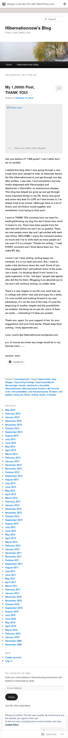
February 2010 (12, 633)
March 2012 (11, 542)
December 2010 (13, 596)
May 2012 (10, 534)
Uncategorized (22, 379)
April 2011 (10, 582)
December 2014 (13, 420)
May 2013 (10, 490)
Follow (11, 696)
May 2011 (10, 578)
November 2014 (13, 424)
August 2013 (11, 479)
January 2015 (12, 417)
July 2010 (10, 615)
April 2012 (10, 538)
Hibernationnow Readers (34, 388)
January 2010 (12, 637)
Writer (27, 394)
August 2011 (11, 567)
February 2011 (12, 589)
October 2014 (12, 428)
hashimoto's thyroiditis (38, 385)
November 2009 (13, 644)
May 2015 (10, 410)
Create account (13, 657)
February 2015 (12, 413)
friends (22, 385)
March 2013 (11, 497)
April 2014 (10, 450)
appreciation (44, 379)
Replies (51, 394)
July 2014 (10, 439)
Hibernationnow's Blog (28, 28)
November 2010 (13, 600)
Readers (53, 391)
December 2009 (13, 640)
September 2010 (13, 607)
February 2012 (12, 545)
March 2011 (11, 585)
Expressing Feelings (24, 382)
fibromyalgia (11, 385)
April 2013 (10, 494)
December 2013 (13, 464)
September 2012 (13, 519)
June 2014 (10, 442)
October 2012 (12, 516)
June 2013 (10, 487)
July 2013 (10, 483)
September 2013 (13, 475)
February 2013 (12, 501)
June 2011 (10, 574)
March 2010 (11, 629)
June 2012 (10, 530)
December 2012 (13, 508)
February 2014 (12, 457)
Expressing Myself (44, 382)
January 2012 (12, 549)
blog (54, 379)
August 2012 (11, 523)
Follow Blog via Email (18, 673)
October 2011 (12, 560)
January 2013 (12, 505)
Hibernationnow (13, 388)
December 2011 (13, 552)
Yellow (42, 394)
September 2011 (13, 563)
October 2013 (12, 472)
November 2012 (13, 512)
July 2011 (10, 571)
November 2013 (13, 468)
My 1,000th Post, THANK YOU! (20, 89)
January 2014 (12, 461)
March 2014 (11, 454)
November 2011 (13, 556)
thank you (18, 394)
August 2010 (11, 611)
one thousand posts (38, 391)
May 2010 (10, 622)
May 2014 (10, 446)
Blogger (9, 382)
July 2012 (10, 527)
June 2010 (10, 618)
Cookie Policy (12, 724)
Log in (8, 661)
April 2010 (10, 626)
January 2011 (12, 593)
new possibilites (20, 391)
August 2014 (11, 435)
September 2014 (13, 432)
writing (34, 394)
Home (9, 64)
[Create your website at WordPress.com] (34, 4)
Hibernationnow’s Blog (28, 64)
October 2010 (12, 604)
